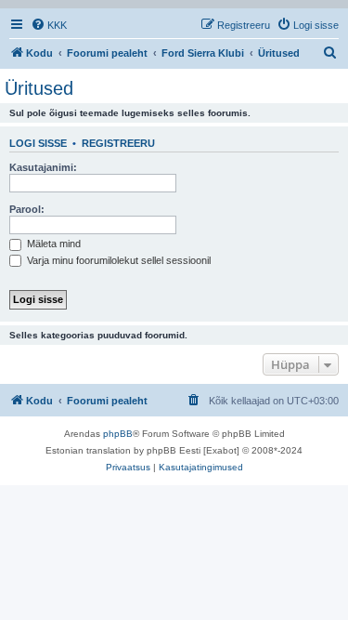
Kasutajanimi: (43, 167)
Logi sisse (38, 143)
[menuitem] (49, 25)
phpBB (118, 434)
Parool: (27, 209)
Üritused (39, 88)
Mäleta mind (52, 243)
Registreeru (118, 143)
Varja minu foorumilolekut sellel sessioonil (117, 260)
